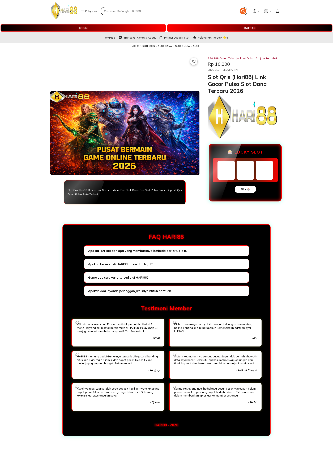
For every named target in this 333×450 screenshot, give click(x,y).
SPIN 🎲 (245, 189)
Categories (91, 11)
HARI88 (135, 46)
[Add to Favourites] (193, 61)
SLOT (196, 46)
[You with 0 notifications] (267, 11)
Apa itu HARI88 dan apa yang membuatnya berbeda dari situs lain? (137, 251)
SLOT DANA (165, 46)
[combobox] (170, 11)
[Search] (243, 11)
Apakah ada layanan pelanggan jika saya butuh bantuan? (130, 291)
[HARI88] (64, 18)
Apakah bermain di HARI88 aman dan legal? (120, 264)
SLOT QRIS (148, 46)
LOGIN (83, 28)
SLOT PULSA (182, 46)
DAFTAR (249, 28)
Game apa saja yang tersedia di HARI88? (118, 277)
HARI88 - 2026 (166, 425)
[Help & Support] (256, 11)
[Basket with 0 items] (277, 11)
